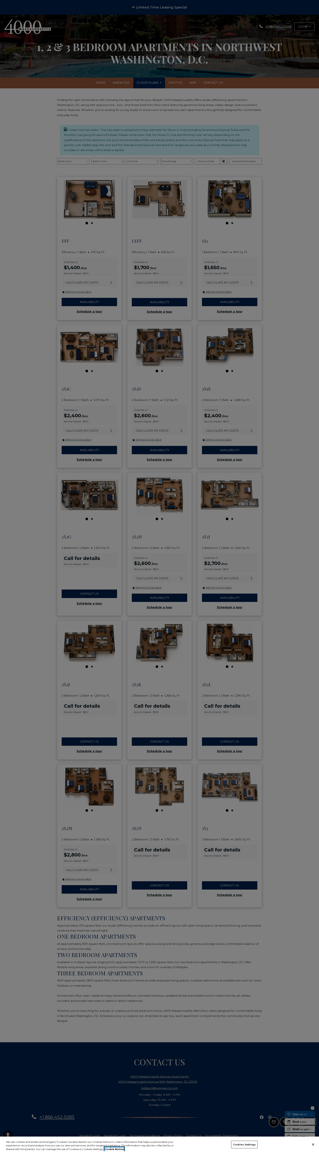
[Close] (313, 1144)
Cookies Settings (244, 1144)
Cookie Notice (114, 1149)
